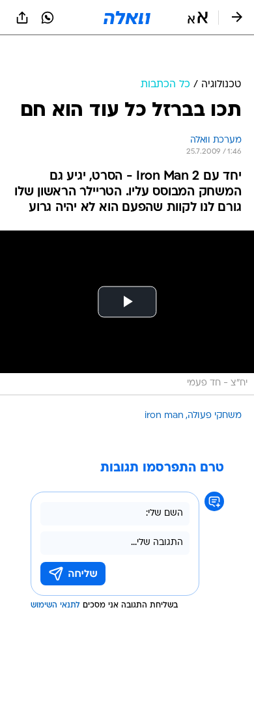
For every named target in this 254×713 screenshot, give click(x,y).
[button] (198, 17)
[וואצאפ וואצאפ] (47, 17)
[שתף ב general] (22, 17)
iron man (164, 416)
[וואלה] (127, 17)
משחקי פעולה (215, 416)
